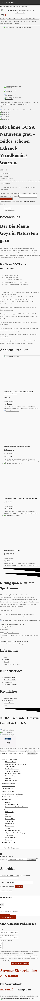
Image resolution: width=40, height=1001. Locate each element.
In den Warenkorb (6, 199)
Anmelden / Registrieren (11, 848)
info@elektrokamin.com (11, 633)
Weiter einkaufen (5, 915)
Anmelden (19, 886)
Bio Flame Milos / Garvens (12, 550)
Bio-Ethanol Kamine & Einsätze (16, 19)
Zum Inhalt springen (21, 6)
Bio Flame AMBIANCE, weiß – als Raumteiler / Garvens (20, 498)
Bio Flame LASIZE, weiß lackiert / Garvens (17, 446)
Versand (5, 176)
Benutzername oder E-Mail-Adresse (15, 875)
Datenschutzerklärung (6, 617)
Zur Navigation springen (7, 6)
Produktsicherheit (9, 210)
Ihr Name (3, 930)
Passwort (7, 882)
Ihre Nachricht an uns (6, 940)
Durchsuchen (32, 753)
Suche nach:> (4, 753)
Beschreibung (8, 208)
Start (1, 19)
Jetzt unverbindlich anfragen (20, 963)
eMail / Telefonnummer (7, 935)
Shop (4, 19)
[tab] (22, 208)
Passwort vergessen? (6, 891)
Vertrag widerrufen (7, 917)
